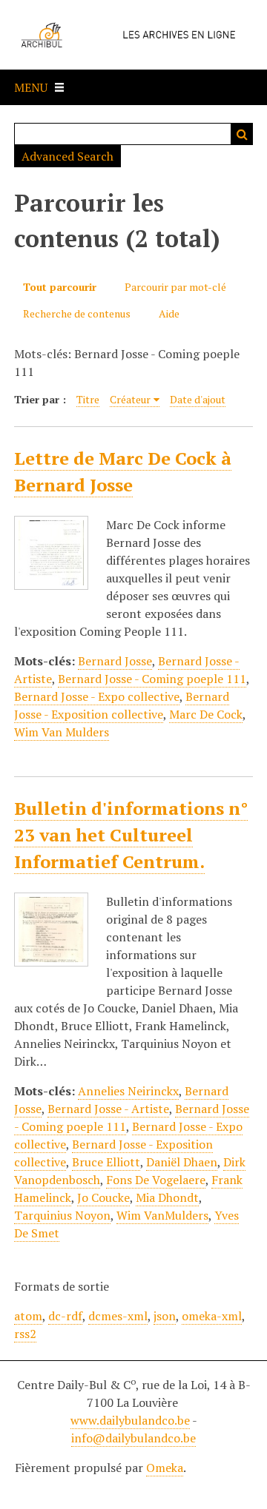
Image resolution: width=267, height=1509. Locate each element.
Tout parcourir (59, 287)
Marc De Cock (206, 714)
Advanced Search (67, 156)
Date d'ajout (197, 399)
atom (28, 1316)
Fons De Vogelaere (155, 1180)
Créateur (130, 399)
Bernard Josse (115, 661)
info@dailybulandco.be (133, 1438)
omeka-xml (212, 1316)
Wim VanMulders (162, 1215)
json (165, 1316)
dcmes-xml (118, 1316)
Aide (169, 313)
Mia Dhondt (167, 1197)
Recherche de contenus (77, 313)
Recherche (242, 134)
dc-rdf (65, 1316)
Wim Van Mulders (61, 732)
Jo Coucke (103, 1197)
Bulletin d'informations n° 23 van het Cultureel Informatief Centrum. (131, 834)
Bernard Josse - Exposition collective (121, 705)
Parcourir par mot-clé (175, 287)
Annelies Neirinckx (128, 1091)
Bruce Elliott (106, 1162)
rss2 (25, 1333)
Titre (87, 399)
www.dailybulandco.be (130, 1420)
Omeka (164, 1467)
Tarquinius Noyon (62, 1215)
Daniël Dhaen (181, 1162)
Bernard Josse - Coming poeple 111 (152, 679)
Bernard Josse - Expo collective (96, 696)
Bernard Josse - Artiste (108, 1108)
